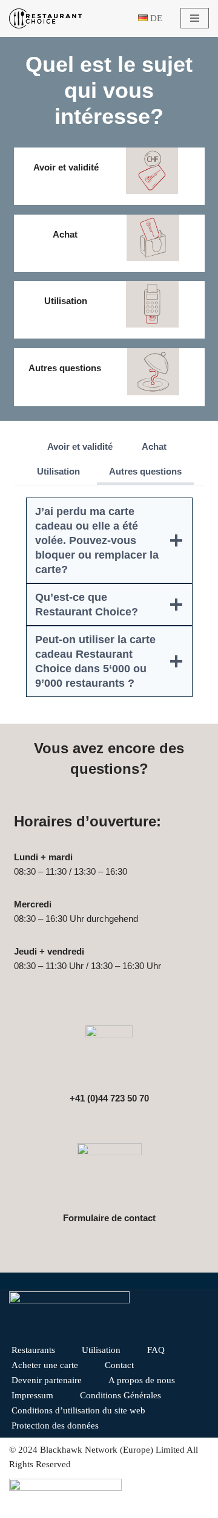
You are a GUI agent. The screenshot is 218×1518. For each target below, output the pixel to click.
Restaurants (33, 1350)
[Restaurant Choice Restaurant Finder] (45, 18)
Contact (119, 1365)
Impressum (32, 1395)
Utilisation (101, 1350)
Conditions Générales (120, 1395)
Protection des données (55, 1425)
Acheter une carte (45, 1365)
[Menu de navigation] (194, 18)
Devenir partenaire (47, 1380)
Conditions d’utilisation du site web (78, 1410)
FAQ (156, 1350)
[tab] (80, 447)
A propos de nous (141, 1380)
